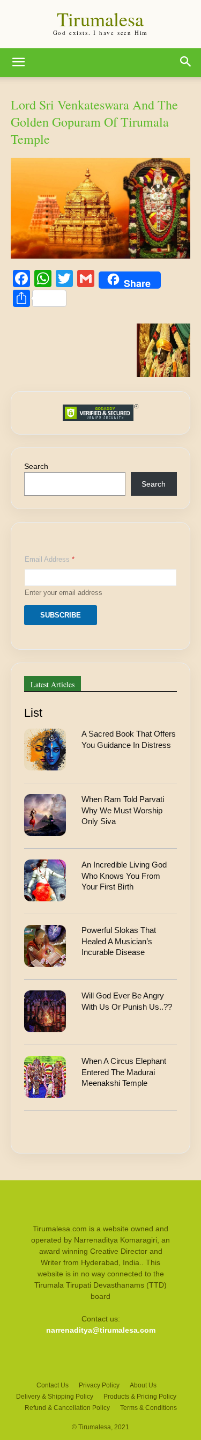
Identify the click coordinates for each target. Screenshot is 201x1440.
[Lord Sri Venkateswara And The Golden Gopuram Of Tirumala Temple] (100, 255)
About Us (143, 1385)
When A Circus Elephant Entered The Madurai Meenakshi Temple (123, 1072)
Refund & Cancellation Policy (67, 1408)
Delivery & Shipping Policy (54, 1396)
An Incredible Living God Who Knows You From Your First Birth (124, 875)
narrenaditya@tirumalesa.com (100, 1330)
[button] (18, 62)
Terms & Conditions (148, 1408)
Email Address (50, 559)
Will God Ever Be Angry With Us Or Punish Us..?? (126, 1001)
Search (36, 466)
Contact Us (52, 1385)
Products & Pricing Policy (139, 1396)
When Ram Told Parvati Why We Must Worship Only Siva (122, 810)
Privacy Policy (99, 1385)
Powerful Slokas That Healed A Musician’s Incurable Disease (118, 941)
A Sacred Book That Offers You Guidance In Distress (128, 739)
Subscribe (60, 615)
